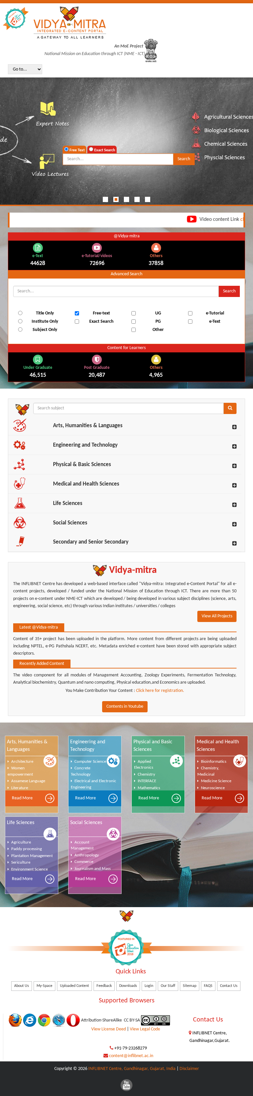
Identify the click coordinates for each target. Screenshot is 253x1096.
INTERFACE (147, 781)
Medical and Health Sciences (86, 484)
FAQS (208, 986)
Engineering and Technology (85, 445)
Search (184, 159)
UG (158, 313)
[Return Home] (70, 23)
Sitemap (189, 986)
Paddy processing (26, 849)
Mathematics (149, 788)
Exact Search (104, 150)
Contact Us (229, 986)
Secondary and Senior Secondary (90, 542)
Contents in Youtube (124, 706)
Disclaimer (189, 1068)
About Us (21, 986)
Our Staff (168, 986)
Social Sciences (70, 523)
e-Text (214, 321)
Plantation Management (32, 856)
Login (149, 986)
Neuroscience (213, 788)
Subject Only (45, 329)
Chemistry (146, 774)
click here (230, 219)
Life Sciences (67, 503)
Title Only (45, 313)
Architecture (22, 761)
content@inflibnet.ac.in (131, 1055)
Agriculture (21, 842)
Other (158, 329)
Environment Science (29, 869)
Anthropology (86, 855)
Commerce (83, 862)
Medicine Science (216, 781)
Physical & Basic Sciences (82, 464)
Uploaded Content (74, 986)
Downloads (128, 986)
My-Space (44, 986)
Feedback (104, 986)
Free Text (77, 150)
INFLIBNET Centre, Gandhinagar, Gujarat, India (132, 1068)
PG (158, 321)
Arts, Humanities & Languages (88, 426)
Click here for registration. (159, 690)
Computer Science (90, 761)
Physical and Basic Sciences (152, 745)
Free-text (101, 313)
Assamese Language (28, 781)
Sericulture (20, 862)
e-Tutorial (215, 313)
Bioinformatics (213, 761)
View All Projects (217, 616)
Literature (19, 788)
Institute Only (45, 321)
